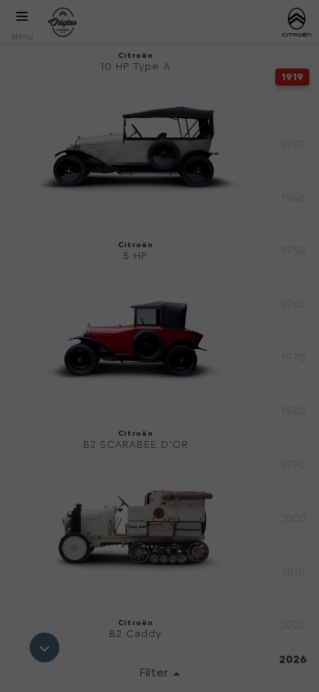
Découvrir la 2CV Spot (159, 349)
